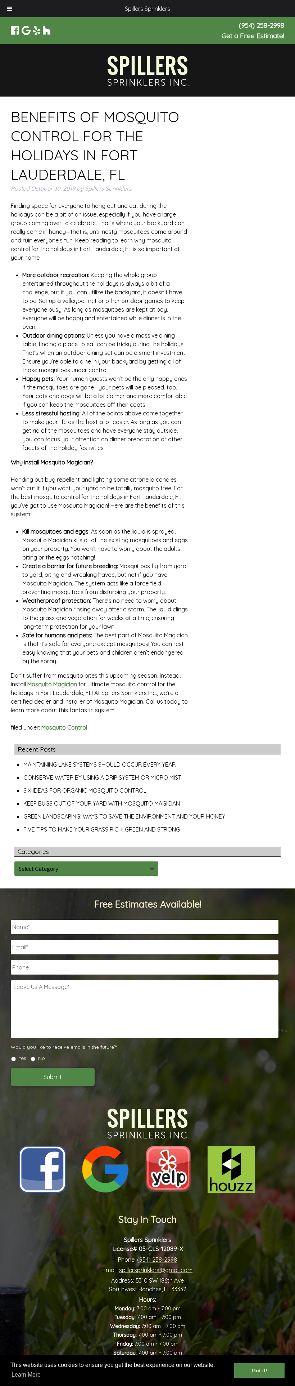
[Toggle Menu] (9, 8)
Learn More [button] (26, 1375)
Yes (22, 1058)
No (41, 1058)
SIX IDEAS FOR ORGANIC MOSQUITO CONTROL (84, 790)
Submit (53, 1076)
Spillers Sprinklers (147, 8)
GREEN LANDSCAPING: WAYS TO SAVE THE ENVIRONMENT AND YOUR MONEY (124, 816)
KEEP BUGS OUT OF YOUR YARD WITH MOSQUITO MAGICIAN (101, 803)
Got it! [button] (259, 1370)
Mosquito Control (64, 727)
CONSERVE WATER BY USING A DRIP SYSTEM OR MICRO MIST (102, 777)
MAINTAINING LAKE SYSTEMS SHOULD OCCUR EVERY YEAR (99, 764)
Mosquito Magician (52, 684)
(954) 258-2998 (157, 1259)
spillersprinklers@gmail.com (155, 1270)
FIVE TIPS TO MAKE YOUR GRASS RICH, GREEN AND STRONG (101, 829)
